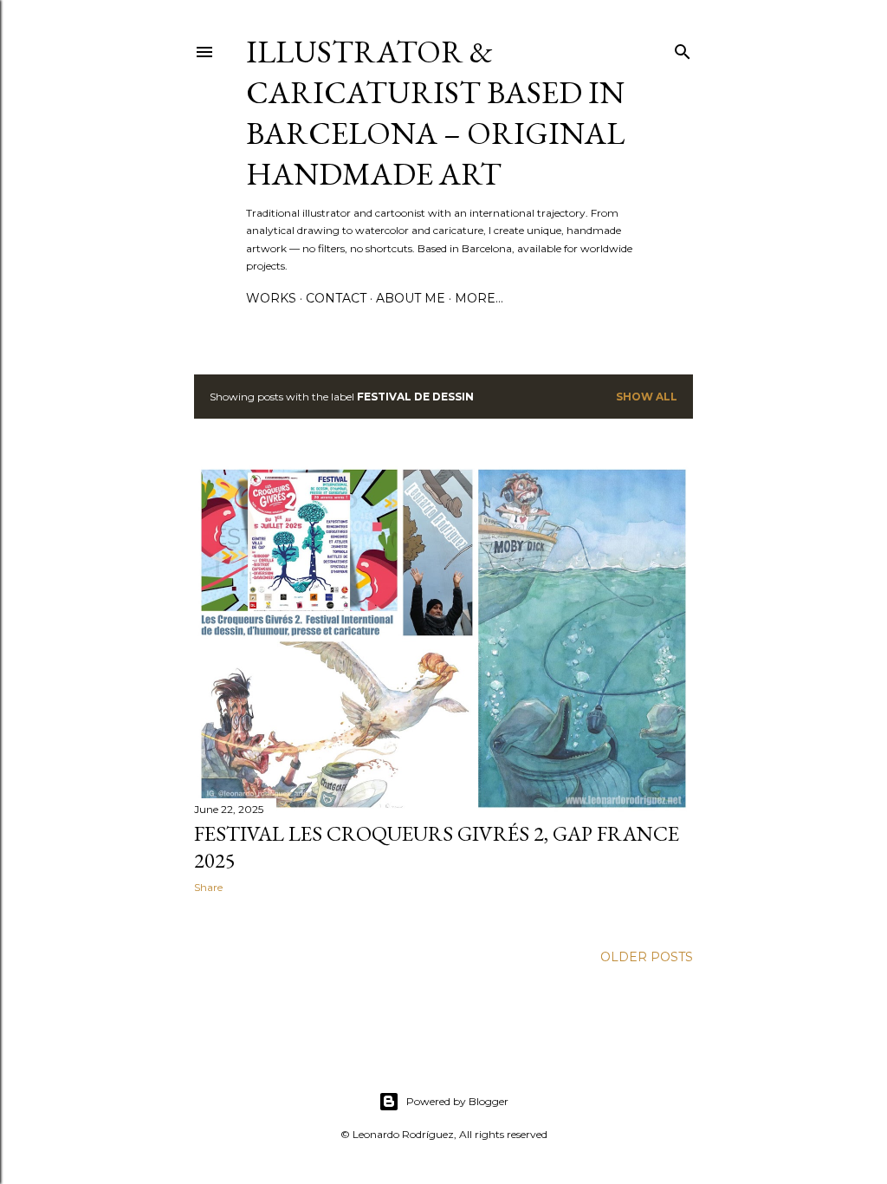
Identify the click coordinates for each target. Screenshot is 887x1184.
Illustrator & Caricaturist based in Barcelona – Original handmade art (435, 112)
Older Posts (646, 957)
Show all (646, 396)
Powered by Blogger (457, 1101)
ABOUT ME (410, 298)
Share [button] (208, 887)
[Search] (682, 48)
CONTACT (336, 298)
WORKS (271, 298)
